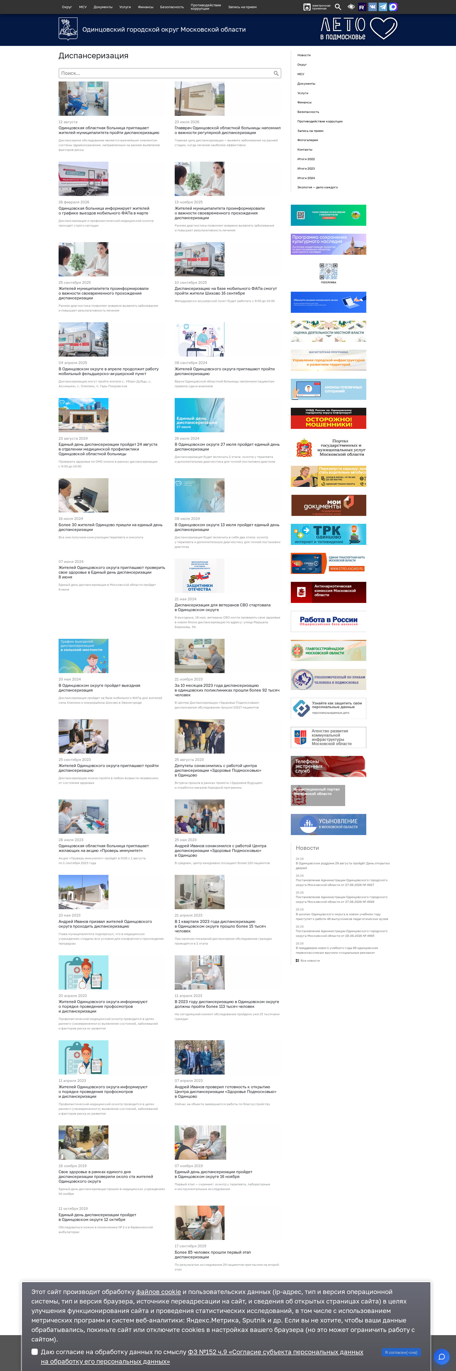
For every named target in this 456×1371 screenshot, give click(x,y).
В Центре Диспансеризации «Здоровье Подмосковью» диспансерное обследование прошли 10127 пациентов (217, 705)
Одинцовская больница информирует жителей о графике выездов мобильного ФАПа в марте (104, 210)
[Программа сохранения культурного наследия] (328, 244)
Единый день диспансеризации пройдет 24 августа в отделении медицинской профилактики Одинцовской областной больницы (108, 449)
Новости (304, 55)
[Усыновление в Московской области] (328, 824)
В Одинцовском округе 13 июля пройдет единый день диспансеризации (227, 527)
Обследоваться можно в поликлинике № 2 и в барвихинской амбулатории (106, 1229)
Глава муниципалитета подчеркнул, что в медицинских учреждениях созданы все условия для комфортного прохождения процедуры (111, 938)
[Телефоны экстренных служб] (328, 766)
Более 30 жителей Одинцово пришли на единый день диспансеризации (111, 527)
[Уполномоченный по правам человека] (328, 679)
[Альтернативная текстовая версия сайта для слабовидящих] (351, 7)
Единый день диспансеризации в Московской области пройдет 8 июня (107, 587)
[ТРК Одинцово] (328, 534)
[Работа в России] (328, 621)
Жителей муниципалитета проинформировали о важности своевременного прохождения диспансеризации (220, 213)
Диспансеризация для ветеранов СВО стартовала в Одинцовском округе (222, 607)
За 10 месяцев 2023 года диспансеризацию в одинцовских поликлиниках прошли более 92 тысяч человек (227, 690)
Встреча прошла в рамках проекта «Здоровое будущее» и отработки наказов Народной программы (219, 785)
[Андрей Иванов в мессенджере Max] (393, 7)
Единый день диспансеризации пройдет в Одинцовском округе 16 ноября (213, 1174)
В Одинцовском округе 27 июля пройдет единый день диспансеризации (227, 446)
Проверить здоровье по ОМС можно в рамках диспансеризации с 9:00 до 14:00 (108, 463)
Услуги (125, 7)
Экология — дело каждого (317, 187)
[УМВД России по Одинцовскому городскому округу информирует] (328, 418)
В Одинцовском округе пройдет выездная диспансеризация (99, 687)
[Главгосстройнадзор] (328, 650)
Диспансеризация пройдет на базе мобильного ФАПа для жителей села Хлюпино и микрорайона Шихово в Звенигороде (110, 700)
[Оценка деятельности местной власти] (328, 331)
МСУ (83, 7)
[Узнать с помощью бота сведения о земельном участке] (328, 215)
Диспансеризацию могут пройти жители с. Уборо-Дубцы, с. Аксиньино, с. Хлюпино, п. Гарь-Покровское (105, 383)
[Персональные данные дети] (328, 708)
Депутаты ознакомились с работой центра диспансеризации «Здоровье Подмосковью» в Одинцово (218, 770)
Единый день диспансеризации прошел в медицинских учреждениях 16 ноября (112, 1191)
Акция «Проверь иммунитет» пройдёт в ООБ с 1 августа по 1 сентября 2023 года (102, 860)
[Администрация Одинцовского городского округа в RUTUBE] (362, 7)
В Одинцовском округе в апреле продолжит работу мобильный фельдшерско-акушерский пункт (109, 371)
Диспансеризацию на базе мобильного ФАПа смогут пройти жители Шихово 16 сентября (226, 290)
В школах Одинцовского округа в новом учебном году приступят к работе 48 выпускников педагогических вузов (342, 916)
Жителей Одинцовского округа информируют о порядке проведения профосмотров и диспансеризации (103, 1006)
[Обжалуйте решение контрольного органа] (328, 302)
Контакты (304, 149)
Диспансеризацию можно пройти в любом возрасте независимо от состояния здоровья (108, 780)
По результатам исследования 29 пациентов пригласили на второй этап (227, 1267)
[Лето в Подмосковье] (329, 28)
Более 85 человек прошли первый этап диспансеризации (213, 1254)
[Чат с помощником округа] (442, 1357)
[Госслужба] (328, 273)
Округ (67, 7)
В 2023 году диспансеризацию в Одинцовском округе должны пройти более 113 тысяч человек (227, 1004)
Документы (103, 7)
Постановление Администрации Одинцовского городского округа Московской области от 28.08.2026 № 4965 (341, 933)
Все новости (310, 960)
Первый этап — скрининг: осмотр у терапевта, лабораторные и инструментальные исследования (222, 1186)
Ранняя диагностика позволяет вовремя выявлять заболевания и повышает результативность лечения (224, 227)
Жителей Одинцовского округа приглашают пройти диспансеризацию (225, 371)
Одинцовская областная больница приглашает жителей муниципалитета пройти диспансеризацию (109, 130)
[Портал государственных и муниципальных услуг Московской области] (328, 447)
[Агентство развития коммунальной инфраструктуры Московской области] (328, 737)
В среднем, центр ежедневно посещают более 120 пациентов (222, 863)
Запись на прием (242, 7)
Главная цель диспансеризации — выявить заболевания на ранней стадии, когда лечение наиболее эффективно (226, 142)
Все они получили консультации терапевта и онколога (101, 537)
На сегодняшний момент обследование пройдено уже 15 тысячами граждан (227, 1016)
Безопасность (172, 7)
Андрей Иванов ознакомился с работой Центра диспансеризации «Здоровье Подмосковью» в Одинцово (220, 850)
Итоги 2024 (306, 178)
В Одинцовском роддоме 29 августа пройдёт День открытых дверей (343, 865)
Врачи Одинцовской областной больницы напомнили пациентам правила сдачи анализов (224, 383)
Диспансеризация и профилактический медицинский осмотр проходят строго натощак (106, 223)
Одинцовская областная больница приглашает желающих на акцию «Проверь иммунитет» (104, 848)
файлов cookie (158, 1291)
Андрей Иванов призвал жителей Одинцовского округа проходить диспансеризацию (105, 923)
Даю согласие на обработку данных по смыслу (202, 1356)
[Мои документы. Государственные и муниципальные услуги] (328, 505)
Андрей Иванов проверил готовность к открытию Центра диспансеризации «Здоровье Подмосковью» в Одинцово (225, 1091)
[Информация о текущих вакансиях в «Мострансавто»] (328, 476)
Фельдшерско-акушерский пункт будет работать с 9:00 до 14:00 (225, 301)
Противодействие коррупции (320, 121)
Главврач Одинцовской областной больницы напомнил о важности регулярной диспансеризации (228, 130)
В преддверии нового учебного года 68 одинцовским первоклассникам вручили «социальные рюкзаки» (337, 950)
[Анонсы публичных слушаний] (328, 389)
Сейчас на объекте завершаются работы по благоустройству (222, 1104)
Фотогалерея (307, 140)
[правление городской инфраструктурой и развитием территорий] (328, 360)
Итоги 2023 (306, 168)
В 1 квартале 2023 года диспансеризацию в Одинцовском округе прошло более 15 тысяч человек (220, 926)
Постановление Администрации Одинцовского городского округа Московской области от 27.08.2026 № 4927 (341, 882)
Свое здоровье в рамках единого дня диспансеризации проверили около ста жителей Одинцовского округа (106, 1176)
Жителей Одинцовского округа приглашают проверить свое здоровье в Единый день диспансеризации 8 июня (112, 572)
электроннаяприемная (321, 7)
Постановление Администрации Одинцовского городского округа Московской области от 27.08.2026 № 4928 (341, 899)
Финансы (145, 7)
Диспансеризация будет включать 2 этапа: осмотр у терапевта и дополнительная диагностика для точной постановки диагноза (225, 459)
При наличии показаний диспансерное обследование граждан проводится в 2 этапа (223, 941)
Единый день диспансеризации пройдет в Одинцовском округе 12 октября (97, 1217)
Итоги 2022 (306, 159)
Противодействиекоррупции (206, 7)
